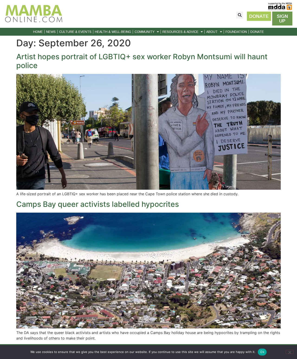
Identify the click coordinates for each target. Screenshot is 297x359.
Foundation (236, 32)
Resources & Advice (180, 32)
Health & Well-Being (113, 32)
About (212, 32)
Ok (262, 352)
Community (145, 32)
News (51, 32)
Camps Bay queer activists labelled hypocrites (97, 204)
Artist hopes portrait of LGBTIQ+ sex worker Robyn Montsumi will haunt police (142, 61)
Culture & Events (75, 32)
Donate (257, 32)
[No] (290, 352)
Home (38, 32)
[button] (239, 15)
